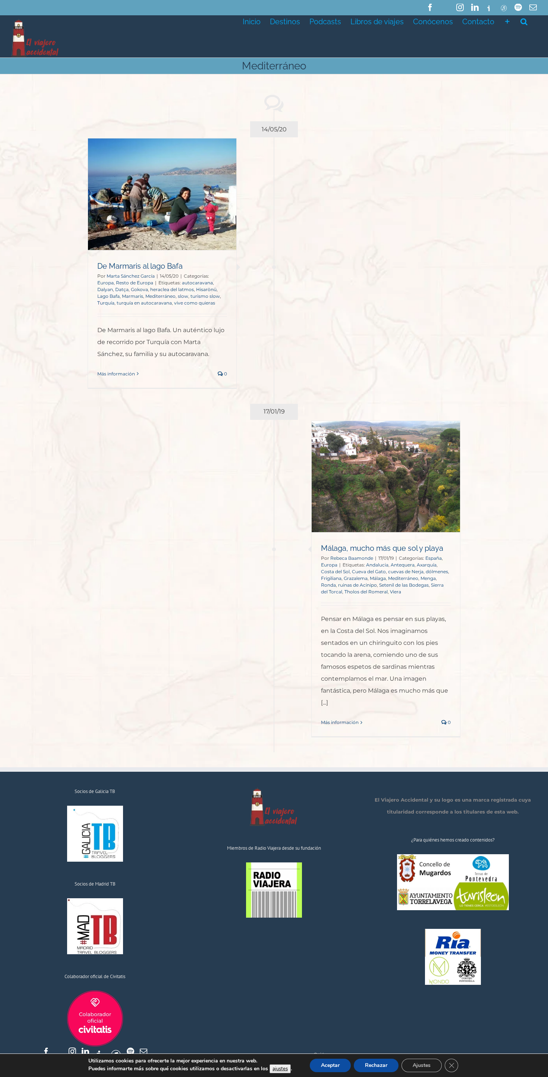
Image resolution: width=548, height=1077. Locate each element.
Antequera (403, 565)
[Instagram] (72, 1051)
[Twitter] (59, 1051)
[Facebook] (46, 1051)
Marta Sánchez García (131, 276)
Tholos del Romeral (366, 591)
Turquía (105, 303)
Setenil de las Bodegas (404, 585)
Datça (122, 289)
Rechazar (376, 1065)
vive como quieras (194, 303)
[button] (523, 20)
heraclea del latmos (172, 289)
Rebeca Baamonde (351, 558)
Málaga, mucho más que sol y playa (382, 548)
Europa (105, 282)
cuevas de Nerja (405, 571)
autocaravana (197, 282)
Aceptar (330, 1065)
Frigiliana (331, 578)
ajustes (280, 1068)
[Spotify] (130, 1051)
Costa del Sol (335, 571)
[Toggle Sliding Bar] (507, 20)
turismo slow (205, 296)
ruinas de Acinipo (357, 585)
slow (183, 296)
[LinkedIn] (85, 1051)
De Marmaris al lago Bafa (140, 266)
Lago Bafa (108, 296)
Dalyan (105, 289)
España (433, 558)
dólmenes (437, 571)
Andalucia (377, 565)
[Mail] (143, 1051)
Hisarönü (206, 289)
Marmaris (132, 296)
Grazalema (356, 578)
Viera (395, 591)
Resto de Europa (134, 282)
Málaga (378, 578)
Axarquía (427, 565)
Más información (116, 374)
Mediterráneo (160, 296)
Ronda (328, 585)
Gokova (139, 289)
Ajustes (422, 1065)
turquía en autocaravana (144, 303)
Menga (428, 578)
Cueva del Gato (369, 571)
